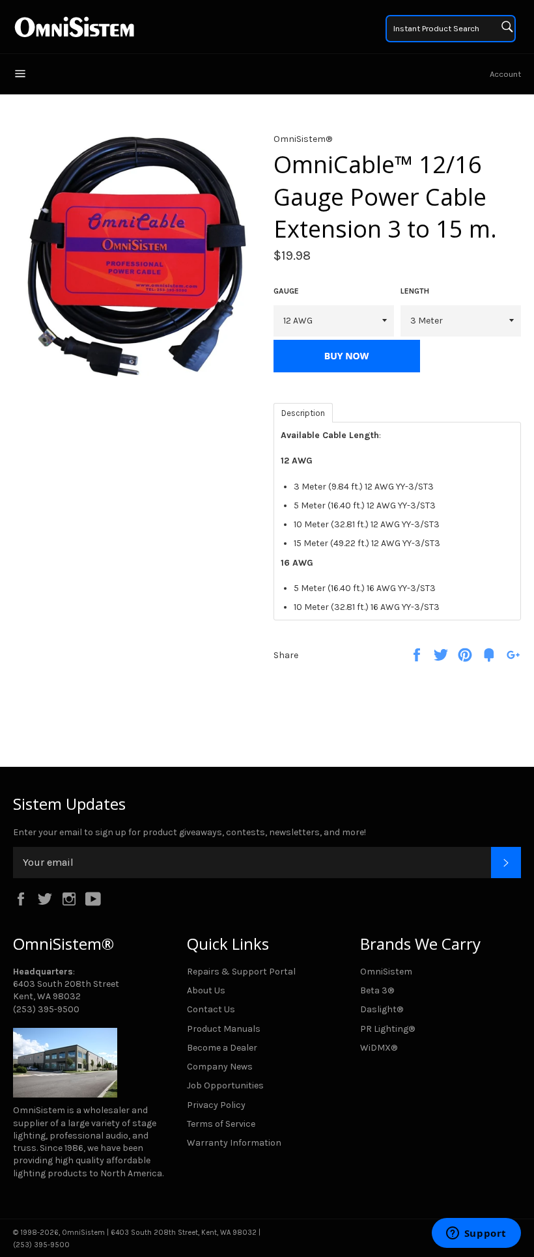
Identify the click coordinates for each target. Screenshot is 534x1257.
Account (505, 74)
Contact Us (211, 1009)
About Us (206, 990)
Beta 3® (377, 990)
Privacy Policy (216, 1105)
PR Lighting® (387, 1028)
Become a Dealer (222, 1047)
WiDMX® (378, 1047)
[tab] (303, 412)
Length (414, 291)
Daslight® (381, 1009)
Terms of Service (221, 1123)
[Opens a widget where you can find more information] (476, 1234)
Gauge (286, 291)
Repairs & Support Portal (241, 971)
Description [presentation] (303, 413)
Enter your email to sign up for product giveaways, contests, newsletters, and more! (189, 832)
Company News (220, 1066)
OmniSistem (386, 971)
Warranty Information (234, 1142)
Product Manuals (223, 1028)
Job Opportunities (225, 1085)
